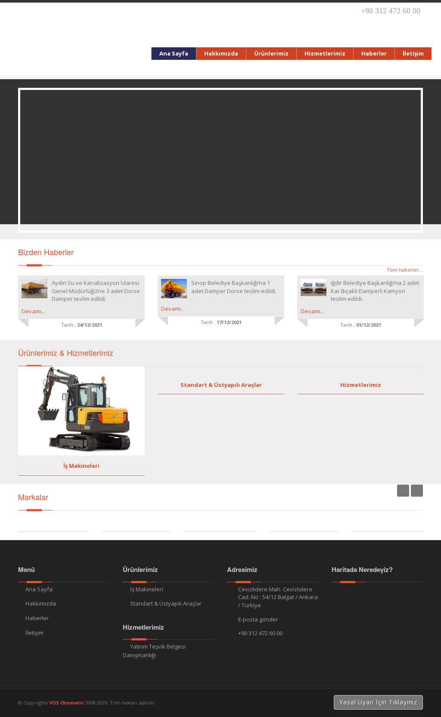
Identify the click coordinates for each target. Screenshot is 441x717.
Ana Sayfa (39, 589)
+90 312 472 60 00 (260, 633)
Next (417, 491)
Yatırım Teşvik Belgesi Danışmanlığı (154, 651)
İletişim (34, 633)
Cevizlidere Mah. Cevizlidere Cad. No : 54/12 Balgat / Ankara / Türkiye (278, 597)
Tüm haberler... (405, 269)
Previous (403, 491)
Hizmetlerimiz (360, 385)
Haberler (37, 618)
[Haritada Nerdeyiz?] (377, 594)
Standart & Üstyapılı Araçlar (221, 385)
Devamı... (33, 311)
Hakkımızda (40, 603)
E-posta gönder (258, 619)
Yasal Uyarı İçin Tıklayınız (378, 702)
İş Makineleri (81, 466)
